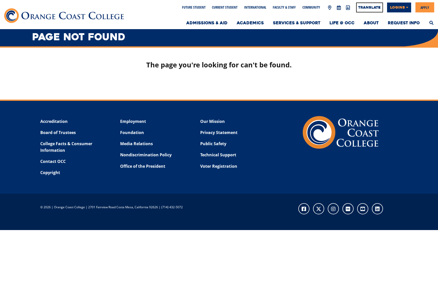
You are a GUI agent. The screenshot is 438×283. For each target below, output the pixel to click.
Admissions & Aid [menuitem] (207, 23)
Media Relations (136, 143)
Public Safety (213, 143)
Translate (369, 7)
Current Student (225, 7)
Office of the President (142, 166)
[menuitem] (431, 22)
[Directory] (348, 7)
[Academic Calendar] (339, 7)
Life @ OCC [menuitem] (342, 23)
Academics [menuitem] (250, 23)
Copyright (50, 172)
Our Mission (212, 121)
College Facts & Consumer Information (66, 147)
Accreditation (54, 121)
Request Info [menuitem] (404, 23)
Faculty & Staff (284, 7)
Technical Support (218, 155)
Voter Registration (218, 166)
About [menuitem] (371, 23)
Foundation (132, 132)
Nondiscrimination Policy (146, 155)
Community (311, 7)
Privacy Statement (219, 132)
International (255, 7)
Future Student (194, 7)
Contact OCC (53, 161)
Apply (425, 7)
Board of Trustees (58, 132)
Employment (133, 121)
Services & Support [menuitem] (296, 23)
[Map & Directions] (329, 7)
